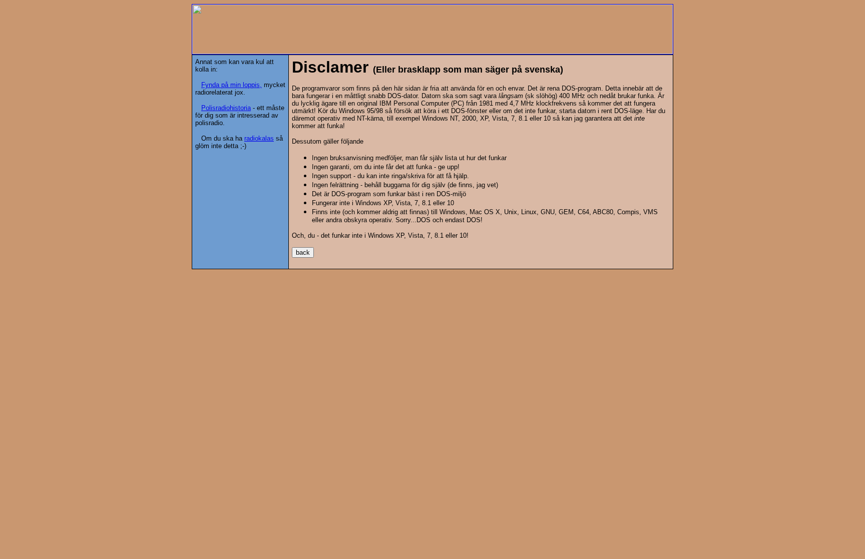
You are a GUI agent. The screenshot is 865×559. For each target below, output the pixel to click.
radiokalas (259, 138)
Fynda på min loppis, (231, 85)
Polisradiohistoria (226, 108)
